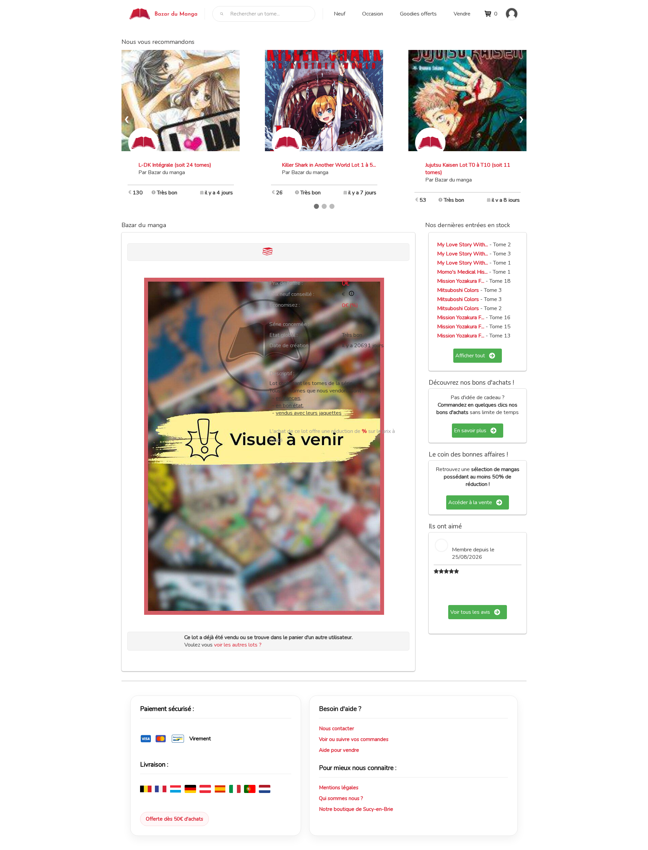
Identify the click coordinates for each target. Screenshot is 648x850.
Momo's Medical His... (462, 272)
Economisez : (284, 305)
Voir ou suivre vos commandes (353, 739)
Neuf (339, 14)
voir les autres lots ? (238, 645)
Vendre (462, 14)
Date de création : (290, 345)
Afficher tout (470, 355)
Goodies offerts (418, 14)
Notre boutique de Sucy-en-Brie (356, 809)
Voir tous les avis (470, 612)
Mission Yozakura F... (460, 281)
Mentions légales (338, 787)
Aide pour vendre (339, 750)
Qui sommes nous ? (341, 798)
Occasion (372, 14)
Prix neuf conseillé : (291, 294)
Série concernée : (289, 324)
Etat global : (283, 335)
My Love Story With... (462, 244)
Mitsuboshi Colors (458, 290)
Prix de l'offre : (286, 283)
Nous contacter (336, 728)
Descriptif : (281, 373)
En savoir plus (470, 430)
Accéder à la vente (470, 502)
